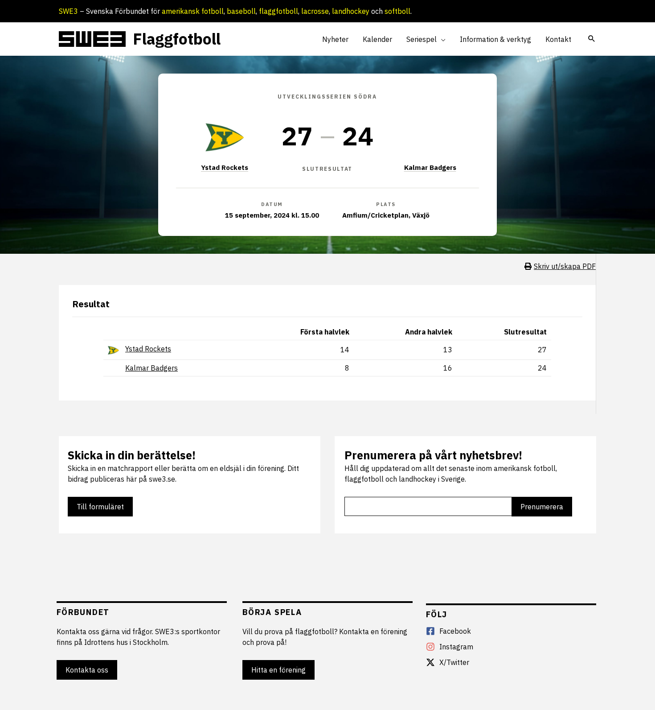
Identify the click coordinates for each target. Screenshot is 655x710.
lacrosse (315, 11)
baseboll (241, 11)
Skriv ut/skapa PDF (565, 266)
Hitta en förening (278, 669)
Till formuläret (100, 506)
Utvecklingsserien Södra (327, 96)
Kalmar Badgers (430, 167)
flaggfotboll (278, 11)
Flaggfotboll (177, 39)
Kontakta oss (87, 669)
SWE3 (68, 11)
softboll (397, 11)
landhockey (350, 11)
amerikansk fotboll (193, 11)
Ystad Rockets (224, 167)
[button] (441, 39)
